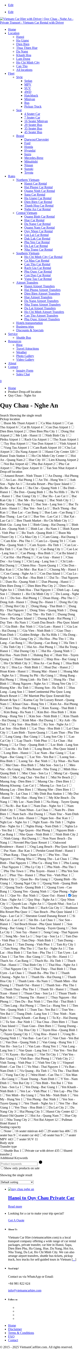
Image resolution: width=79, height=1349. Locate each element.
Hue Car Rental (34, 220)
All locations (24, 70)
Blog (19, 345)
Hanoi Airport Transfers (39, 286)
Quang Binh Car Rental (39, 216)
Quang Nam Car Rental (39, 227)
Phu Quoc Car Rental (38, 271)
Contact (13, 367)
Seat (19, 110)
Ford (27, 143)
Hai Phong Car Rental (38, 187)
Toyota (28, 172)
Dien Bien (22, 44)
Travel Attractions (27, 348)
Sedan (28, 81)
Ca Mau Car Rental (36, 260)
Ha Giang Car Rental (37, 198)
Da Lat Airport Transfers (40, 308)
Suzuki (28, 169)
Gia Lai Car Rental (36, 235)
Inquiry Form (24, 370)
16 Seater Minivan (36, 121)
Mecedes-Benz (33, 158)
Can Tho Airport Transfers (41, 315)
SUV (27, 88)
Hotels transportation (29, 323)
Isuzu (27, 154)
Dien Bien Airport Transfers (42, 293)
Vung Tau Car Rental (38, 279)
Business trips (25, 326)
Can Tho (22, 66)
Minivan (29, 99)
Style (19, 77)
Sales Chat (23, 374)
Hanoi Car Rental (35, 183)
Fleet (11, 73)
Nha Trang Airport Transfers (42, 304)
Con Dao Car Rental (37, 275)
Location (13, 33)
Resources (14, 341)
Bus (26, 103)
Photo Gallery (25, 356)
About (12, 363)
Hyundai (29, 150)
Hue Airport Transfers (38, 297)
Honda (28, 147)
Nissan (28, 165)
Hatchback (31, 95)
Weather (21, 352)
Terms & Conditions (21, 1333)
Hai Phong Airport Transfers (42, 290)
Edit (10, 5)
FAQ (11, 1336)
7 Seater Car (32, 117)
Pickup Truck (33, 106)
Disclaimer (15, 1329)
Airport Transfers (27, 282)
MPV (27, 84)
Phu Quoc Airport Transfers (42, 319)
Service (13, 334)
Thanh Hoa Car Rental (38, 205)
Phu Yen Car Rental (37, 242)
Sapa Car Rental (34, 194)
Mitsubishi (31, 161)
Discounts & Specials (30, 330)
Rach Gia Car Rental (37, 268)
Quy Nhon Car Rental (38, 231)
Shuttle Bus (23, 337)
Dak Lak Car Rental (37, 238)
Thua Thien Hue (26, 48)
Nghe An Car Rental (37, 209)
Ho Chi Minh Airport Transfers (44, 312)
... (74, 1259)
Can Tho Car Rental (37, 264)
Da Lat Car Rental (36, 246)
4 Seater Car (32, 114)
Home (12, 29)
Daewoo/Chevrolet (36, 139)
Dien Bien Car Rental (38, 202)
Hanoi (20, 37)
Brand (20, 136)
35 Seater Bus (33, 128)
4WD (27, 92)
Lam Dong (23, 59)
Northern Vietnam (27, 180)
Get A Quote (16, 1220)
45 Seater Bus (33, 132)
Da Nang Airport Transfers (41, 301)
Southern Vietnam (27, 253)
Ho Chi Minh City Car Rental (43, 257)
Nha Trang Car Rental (38, 249)
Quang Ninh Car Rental (39, 191)
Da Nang (22, 51)
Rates (11, 176)
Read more (15, 1206)
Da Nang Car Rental (37, 224)
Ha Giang (22, 40)
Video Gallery (25, 359)
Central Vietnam (26, 213)
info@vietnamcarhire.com (24, 1290)
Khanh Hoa (23, 55)
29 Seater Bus (33, 125)
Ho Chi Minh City (28, 62)
